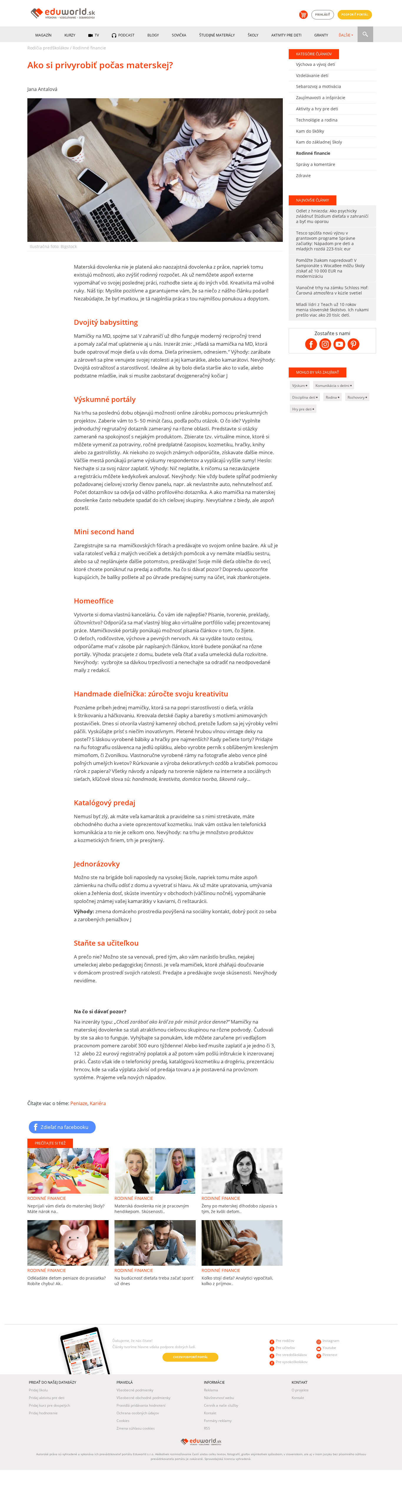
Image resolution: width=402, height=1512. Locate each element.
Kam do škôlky (310, 131)
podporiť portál (354, 14)
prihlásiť (322, 14)
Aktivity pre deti (286, 35)
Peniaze (78, 1103)
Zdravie (303, 175)
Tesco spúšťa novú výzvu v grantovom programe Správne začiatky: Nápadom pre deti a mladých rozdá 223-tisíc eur (325, 241)
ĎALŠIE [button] (344, 35)
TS (30, 1358)
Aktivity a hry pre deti (317, 109)
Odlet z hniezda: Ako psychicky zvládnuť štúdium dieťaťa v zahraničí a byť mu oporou (332, 216)
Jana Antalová (42, 89)
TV (96, 35)
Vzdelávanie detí (312, 75)
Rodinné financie (89, 48)
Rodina (332, 397)
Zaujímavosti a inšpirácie (320, 97)
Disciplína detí (304, 397)
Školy (253, 35)
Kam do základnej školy (319, 142)
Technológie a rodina (317, 120)
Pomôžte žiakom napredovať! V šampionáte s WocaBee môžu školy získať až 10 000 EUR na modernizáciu (330, 268)
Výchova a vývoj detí (315, 64)
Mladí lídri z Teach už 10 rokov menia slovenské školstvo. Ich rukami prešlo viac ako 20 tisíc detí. (332, 310)
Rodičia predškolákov (48, 48)
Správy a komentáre (315, 164)
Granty (321, 35)
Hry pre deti (302, 409)
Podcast (125, 35)
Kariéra (98, 1103)
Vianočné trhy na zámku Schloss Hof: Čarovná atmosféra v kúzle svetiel (332, 290)
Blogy (153, 35)
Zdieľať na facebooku (64, 1126)
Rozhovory (357, 397)
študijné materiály (217, 35)
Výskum (299, 385)
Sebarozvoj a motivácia (318, 86)
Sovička (179, 35)
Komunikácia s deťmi (332, 385)
